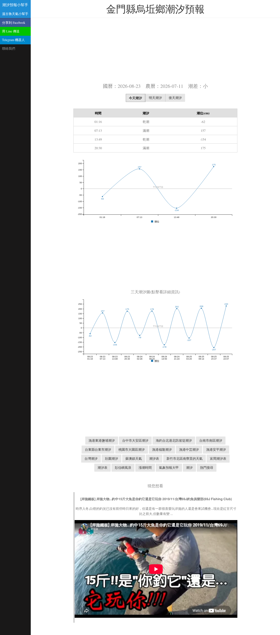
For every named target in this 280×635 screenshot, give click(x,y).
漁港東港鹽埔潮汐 (102, 440)
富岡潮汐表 (218, 458)
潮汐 (189, 467)
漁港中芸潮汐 (189, 449)
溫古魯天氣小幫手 (15, 13)
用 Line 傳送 (10, 31)
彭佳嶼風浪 (123, 467)
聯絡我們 (8, 48)
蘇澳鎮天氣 (133, 458)
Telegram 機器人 (13, 40)
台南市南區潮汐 (210, 440)
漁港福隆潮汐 (162, 449)
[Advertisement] (155, 50)
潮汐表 (154, 458)
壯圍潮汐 (111, 458)
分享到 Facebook (13, 22)
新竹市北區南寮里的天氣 (184, 458)
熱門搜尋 (206, 467)
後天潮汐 (175, 97)
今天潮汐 (135, 97)
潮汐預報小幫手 (15, 4)
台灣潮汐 (91, 458)
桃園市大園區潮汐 (131, 449)
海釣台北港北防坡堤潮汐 (174, 440)
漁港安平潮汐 (216, 449)
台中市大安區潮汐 (135, 440)
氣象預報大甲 (169, 467)
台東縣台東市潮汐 (98, 449)
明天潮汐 (155, 97)
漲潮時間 (145, 467)
